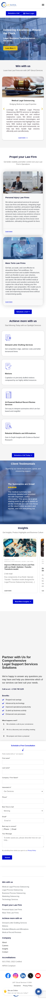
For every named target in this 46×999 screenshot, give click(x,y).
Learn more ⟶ (23, 138)
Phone (6, 829)
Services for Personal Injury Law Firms (18, 561)
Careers (5, 946)
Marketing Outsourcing (10, 896)
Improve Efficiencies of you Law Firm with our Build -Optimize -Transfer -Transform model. (19, 567)
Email (14, 829)
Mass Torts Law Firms (15, 263)
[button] (43, 5)
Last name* (6, 768)
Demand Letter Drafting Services (14, 923)
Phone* (4, 797)
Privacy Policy (32, 850)
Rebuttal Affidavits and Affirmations (15, 929)
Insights (5, 949)
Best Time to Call (8, 807)
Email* (4, 816)
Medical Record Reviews (11, 932)
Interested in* (6, 787)
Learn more (7, 590)
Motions (5, 926)
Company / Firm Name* (10, 777)
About (4, 942)
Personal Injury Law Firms (17, 197)
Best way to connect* (9, 826)
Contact (5, 952)
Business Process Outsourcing (13, 893)
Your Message (7, 834)
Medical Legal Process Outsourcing (15, 887)
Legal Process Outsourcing (12, 890)
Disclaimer (17, 985)
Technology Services (10, 899)
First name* (6, 758)
